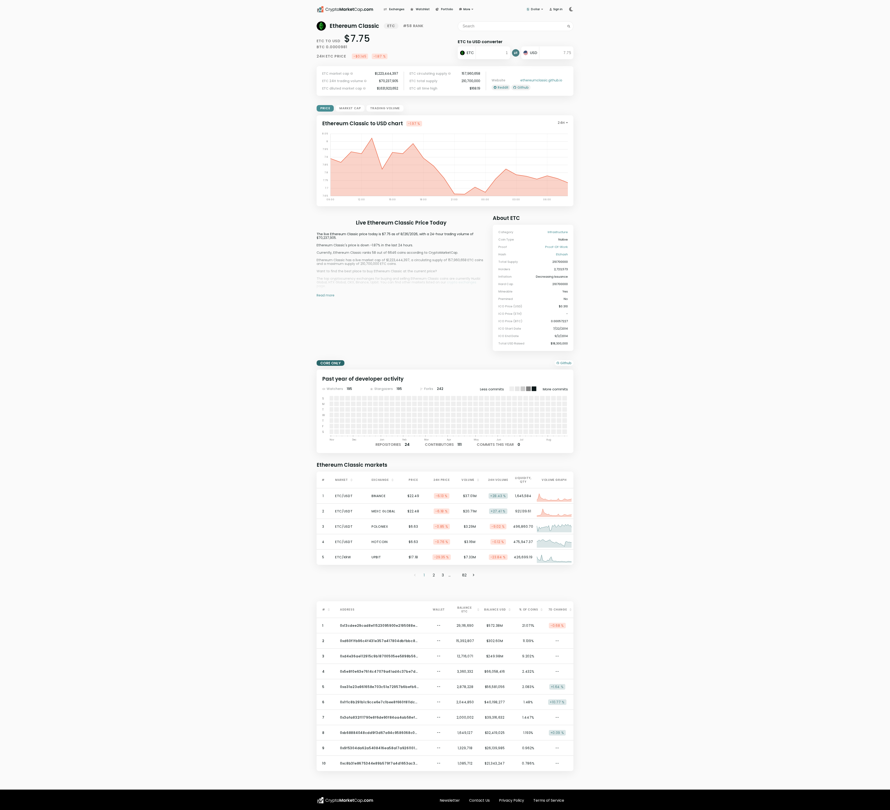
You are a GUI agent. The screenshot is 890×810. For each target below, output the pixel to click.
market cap (350, 108)
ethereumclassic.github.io (541, 80)
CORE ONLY (330, 363)
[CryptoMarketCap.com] (350, 9)
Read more (325, 295)
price (325, 108)
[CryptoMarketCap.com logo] (345, 800)
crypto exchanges (461, 282)
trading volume (385, 108)
